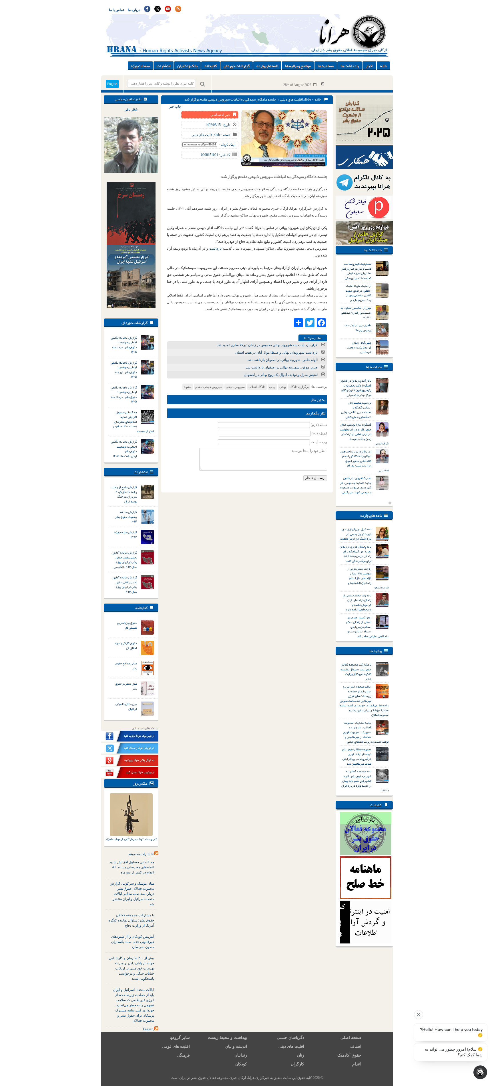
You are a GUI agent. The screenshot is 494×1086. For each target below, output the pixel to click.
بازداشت (215, 249)
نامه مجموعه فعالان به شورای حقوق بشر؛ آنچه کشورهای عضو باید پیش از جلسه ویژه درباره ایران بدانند (365, 780)
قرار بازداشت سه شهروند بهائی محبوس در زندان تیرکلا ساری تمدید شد (267, 345)
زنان (300, 1055)
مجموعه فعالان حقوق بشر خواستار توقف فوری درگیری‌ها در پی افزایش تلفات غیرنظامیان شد (356, 756)
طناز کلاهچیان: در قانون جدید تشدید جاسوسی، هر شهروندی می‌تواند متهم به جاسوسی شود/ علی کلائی (355, 485)
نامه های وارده (267, 66)
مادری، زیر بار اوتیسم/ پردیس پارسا (357, 327)
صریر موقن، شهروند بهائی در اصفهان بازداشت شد (282, 367)
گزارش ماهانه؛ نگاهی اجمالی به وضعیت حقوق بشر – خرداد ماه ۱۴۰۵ (124, 394)
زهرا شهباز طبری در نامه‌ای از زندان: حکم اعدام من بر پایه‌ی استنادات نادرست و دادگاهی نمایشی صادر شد (367, 626)
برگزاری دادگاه (299, 386)
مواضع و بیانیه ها (298, 66)
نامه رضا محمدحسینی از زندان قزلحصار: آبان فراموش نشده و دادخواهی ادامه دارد (357, 602)
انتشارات (163, 66)
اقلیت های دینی (291, 99)
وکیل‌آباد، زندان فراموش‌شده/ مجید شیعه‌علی (359, 347)
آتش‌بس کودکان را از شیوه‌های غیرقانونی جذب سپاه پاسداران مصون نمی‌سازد (132, 942)
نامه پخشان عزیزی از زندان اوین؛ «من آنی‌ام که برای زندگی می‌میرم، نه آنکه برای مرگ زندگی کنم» (355, 553)
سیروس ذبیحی (235, 386)
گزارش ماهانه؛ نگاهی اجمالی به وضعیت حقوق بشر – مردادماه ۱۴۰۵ (124, 344)
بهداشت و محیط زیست (227, 1037)
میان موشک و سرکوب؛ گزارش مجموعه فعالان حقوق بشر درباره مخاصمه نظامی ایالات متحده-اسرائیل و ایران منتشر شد (132, 893)
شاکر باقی (131, 109)
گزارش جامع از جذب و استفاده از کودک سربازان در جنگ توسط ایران (124, 494)
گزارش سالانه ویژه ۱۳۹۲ (125, 534)
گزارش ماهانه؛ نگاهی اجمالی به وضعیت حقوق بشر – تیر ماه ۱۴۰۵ (124, 369)
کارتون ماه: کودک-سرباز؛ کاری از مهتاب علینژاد (131, 839)
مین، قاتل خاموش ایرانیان (126, 706)
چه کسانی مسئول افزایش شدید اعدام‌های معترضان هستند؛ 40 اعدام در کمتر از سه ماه (131, 867)
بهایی (272, 386)
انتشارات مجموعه (141, 854)
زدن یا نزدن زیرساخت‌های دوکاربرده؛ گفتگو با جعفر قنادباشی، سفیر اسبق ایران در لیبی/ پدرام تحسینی (364, 460)
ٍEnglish (148, 1029)
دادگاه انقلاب (256, 386)
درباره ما (134, 10)
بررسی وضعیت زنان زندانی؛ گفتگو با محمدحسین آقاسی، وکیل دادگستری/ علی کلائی (356, 409)
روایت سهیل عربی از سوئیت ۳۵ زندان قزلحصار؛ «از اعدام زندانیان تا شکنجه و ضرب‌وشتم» (368, 577)
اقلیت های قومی (176, 1046)
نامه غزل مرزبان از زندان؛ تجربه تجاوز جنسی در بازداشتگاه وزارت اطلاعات (355, 534)
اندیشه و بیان (236, 1046)
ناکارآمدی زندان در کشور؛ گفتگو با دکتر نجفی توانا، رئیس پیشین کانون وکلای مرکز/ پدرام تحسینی (355, 387)
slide (307, 99)
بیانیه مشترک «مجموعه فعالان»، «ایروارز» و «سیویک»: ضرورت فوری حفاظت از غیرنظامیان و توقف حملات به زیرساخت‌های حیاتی (366, 732)
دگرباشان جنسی (290, 1037)
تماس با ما (116, 10)
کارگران (297, 1064)
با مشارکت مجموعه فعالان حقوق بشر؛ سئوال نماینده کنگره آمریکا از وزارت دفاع (131, 920)
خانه (383, 66)
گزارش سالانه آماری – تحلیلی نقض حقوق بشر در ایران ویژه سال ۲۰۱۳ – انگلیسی (124, 559)
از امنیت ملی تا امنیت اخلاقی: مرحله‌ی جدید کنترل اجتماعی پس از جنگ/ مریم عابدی (358, 292)
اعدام (356, 1064)
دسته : (225, 135)
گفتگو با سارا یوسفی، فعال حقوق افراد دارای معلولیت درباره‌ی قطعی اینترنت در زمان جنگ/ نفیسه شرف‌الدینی (364, 433)
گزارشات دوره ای (237, 66)
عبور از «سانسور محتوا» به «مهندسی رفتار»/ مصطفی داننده (355, 312)
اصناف (355, 1046)
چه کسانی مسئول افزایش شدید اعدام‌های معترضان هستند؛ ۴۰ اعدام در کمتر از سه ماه (133, 421)
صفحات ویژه (140, 66)
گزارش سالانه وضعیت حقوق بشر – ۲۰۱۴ (125, 516)
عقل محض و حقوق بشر (126, 686)
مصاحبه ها (326, 66)
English (112, 84)
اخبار (369, 66)
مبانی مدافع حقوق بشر (126, 665)
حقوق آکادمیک (349, 1055)
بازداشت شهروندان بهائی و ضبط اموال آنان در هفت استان (276, 352)
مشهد (188, 386)
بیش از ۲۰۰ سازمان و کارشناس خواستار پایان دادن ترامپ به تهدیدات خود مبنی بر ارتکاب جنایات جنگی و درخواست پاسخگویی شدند (131, 968)
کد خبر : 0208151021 (215, 155)
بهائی (282, 386)
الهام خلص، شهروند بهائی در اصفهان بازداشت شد (282, 360)
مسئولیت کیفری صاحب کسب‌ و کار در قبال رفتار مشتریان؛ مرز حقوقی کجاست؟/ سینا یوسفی (356, 271)
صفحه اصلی (350, 1037)
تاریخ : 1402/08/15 (217, 125)
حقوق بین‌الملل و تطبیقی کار (127, 625)
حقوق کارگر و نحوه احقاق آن (126, 645)
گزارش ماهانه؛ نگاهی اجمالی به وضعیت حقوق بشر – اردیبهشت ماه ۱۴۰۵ (124, 448)
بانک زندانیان (187, 66)
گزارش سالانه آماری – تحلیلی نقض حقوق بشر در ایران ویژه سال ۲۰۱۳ (124, 584)
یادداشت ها (349, 66)
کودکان (241, 1064)
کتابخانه (210, 66)
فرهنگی (183, 1055)
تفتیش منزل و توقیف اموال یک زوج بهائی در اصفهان (281, 375)
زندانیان (240, 1055)
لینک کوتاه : (227, 145)
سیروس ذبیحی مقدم (208, 386)
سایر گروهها (180, 1037)
